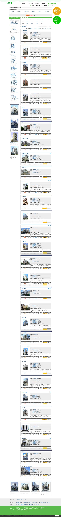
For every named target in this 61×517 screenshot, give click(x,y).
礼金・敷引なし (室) (13, 22)
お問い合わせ (53, 3)
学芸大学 (36, 172)
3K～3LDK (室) (13, 28)
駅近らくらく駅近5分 (19, 510)
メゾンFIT (23, 407)
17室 (37, 23)
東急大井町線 (33, 34)
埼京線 (39, 502)
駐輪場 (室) (12, 76)
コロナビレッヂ (24, 361)
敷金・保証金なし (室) (14, 21)
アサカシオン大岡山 (25, 138)
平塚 (36, 334)
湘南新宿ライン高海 (43, 502)
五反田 (35, 158)
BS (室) (12, 94)
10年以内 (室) (13, 45)
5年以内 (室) (12, 43)
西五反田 (36, 155)
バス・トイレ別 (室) (14, 84)
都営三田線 (48, 502)
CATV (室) (12, 95)
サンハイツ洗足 (24, 196)
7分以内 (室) (13, 36)
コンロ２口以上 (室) (14, 80)
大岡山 (47, 11)
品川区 (34, 32)
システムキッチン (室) (14, 81)
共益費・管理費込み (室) (14, 23)
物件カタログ (11, 513)
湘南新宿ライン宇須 (35, 502)
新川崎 (36, 246)
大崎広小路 (36, 471)
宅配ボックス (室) (13, 99)
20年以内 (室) (13, 47)
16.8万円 (32, 21)
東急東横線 (33, 143)
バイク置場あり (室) (14, 77)
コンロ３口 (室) (13, 83)
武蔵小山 (27, 11)
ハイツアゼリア (12, 128)
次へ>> (49, 28)
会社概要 (11, 508)
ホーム (10, 507)
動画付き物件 (18, 508)
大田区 (34, 198)
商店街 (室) (12, 66)
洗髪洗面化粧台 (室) (14, 88)
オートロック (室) (13, 97)
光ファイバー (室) (13, 96)
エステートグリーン (25, 167)
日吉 (38, 243)
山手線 (33, 157)
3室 (41, 23)
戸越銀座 (36, 293)
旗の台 (36, 32)
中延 (34, 504)
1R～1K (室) (12, 26)
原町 (36, 64)
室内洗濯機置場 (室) (14, 68)
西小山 (33, 11)
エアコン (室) (13, 91)
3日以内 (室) (13, 51)
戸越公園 (25, 504)
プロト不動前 (24, 288)
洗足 (40, 11)
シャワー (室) (13, 89)
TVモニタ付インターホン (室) (15, 98)
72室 (27, 23)
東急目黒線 (33, 35)
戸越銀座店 (44, 5)
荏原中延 (36, 411)
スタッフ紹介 (26, 508)
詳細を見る (44, 42)
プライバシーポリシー (13, 509)
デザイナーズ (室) (13, 58)
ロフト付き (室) (13, 70)
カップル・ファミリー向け (19, 509)
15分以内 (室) (13, 38)
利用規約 (11, 510)
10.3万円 (27, 21)
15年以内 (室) (13, 46)
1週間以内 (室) (13, 52)
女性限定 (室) (12, 59)
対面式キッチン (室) (14, 82)
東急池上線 (33, 33)
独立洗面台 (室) (13, 90)
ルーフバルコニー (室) (14, 72)
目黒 (12, 11)
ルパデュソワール (24, 256)
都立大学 (36, 143)
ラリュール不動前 (24, 392)
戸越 (16, 504)
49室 (32, 23)
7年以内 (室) (12, 44)
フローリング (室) (13, 69)
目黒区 (34, 64)
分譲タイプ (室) (13, 60)
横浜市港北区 (36, 243)
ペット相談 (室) (13, 55)
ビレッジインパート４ (25, 122)
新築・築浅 (17, 507)
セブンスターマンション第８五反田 (27, 466)
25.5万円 (42, 21)
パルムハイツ (24, 438)
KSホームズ (23, 451)
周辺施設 (25, 509)
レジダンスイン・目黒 (25, 153)
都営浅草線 (20, 502)
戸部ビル (23, 107)
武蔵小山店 (38, 5)
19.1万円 (37, 21)
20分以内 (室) (13, 39)
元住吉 (36, 245)
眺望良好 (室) (12, 61)
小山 (36, 227)
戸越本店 (32, 5)
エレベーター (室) (13, 75)
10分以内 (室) (13, 37)
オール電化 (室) (13, 73)
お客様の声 (43, 3)
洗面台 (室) (12, 87)
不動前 (19, 11)
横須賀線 (33, 246)
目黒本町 (36, 169)
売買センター (51, 5)
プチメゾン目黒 (24, 317)
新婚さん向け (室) (13, 65)
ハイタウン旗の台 (24, 30)
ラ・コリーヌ (24, 241)
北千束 (37, 67)
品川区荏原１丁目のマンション (14, 142)
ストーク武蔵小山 (24, 332)
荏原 (36, 213)
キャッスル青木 (24, 62)
